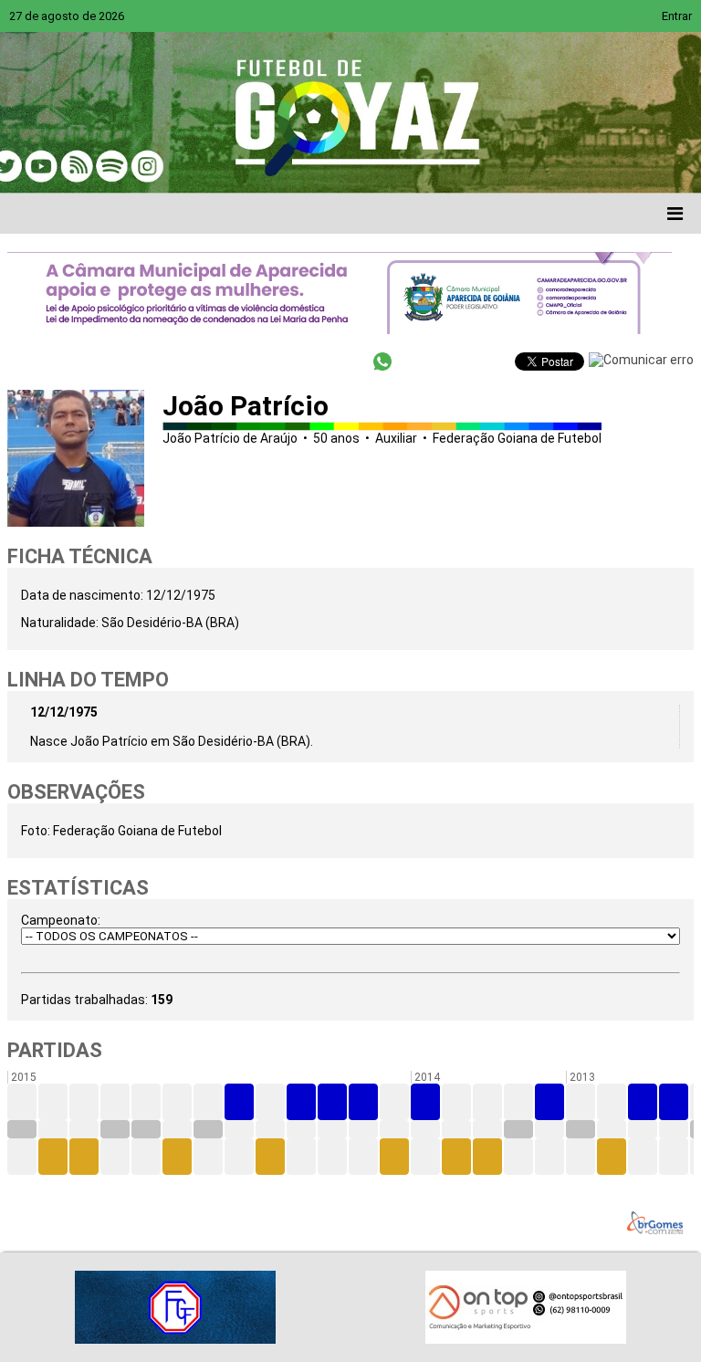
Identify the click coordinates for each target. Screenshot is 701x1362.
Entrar (677, 16)
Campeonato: (60, 920)
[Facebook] (71, 166)
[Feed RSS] (210, 166)
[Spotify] (175, 166)
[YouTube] (140, 166)
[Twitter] (106, 166)
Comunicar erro (648, 359)
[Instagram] (244, 166)
